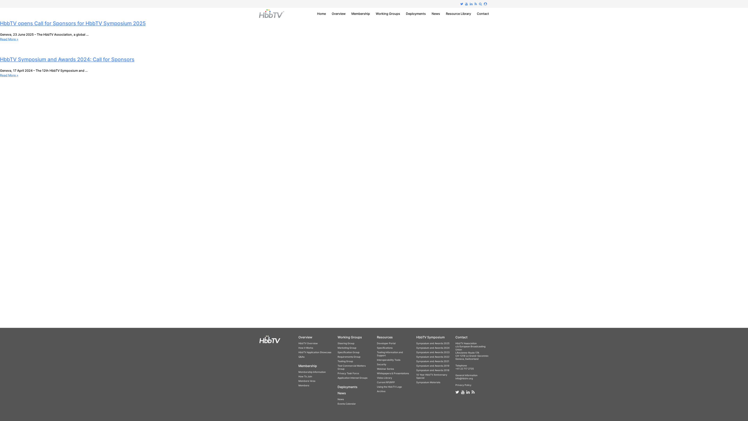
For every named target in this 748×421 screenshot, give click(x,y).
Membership (360, 14)
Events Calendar (347, 403)
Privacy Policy (463, 385)
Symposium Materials (428, 382)
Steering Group (346, 343)
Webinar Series (385, 368)
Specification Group (348, 352)
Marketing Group (347, 347)
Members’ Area (306, 380)
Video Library (384, 377)
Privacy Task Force (348, 373)
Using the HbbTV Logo (389, 386)
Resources (385, 337)
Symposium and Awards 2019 (432, 365)
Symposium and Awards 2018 (432, 370)
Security (381, 364)
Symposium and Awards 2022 (432, 356)
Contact (483, 14)
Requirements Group (349, 356)
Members (303, 385)
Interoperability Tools (388, 359)
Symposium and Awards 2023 (433, 352)
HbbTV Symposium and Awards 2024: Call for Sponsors (67, 59)
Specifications (385, 347)
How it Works (305, 347)
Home (321, 14)
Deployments (416, 14)
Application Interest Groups (352, 377)
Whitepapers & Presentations (393, 373)
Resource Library (458, 14)
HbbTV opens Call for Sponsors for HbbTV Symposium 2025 (73, 23)
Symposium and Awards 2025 (432, 343)
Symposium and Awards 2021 (432, 361)
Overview (339, 14)
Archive (381, 391)
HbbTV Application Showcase (314, 352)
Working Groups (388, 14)
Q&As (301, 356)
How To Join (305, 376)
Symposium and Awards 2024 (433, 347)
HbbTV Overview (308, 343)
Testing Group (345, 361)
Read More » (9, 39)
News (436, 14)
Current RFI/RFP (386, 382)
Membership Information (312, 372)
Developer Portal (386, 343)
